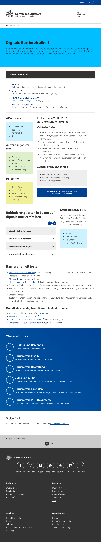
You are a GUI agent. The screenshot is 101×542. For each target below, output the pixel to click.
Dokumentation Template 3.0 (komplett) (7, 26)
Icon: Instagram (30, 465)
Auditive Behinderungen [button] (20, 238)
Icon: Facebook (20, 465)
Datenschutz (57, 491)
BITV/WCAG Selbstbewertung (22, 272)
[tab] (31, 231)
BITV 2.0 (15, 91)
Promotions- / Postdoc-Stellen (19, 527)
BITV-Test (13, 316)
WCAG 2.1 (15, 84)
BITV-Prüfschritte (28, 316)
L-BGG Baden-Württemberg (24, 98)
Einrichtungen (58, 524)
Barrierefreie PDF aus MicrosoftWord (25, 322)
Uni (83, 2)
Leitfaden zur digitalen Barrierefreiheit (25, 319)
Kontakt (52, 443)
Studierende (11, 487)
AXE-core (13, 279)
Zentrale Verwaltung (61, 527)
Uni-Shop (10, 530)
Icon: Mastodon (50, 465)
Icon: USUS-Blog (80, 465)
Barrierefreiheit (58, 494)
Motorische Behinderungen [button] (22, 254)
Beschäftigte (11, 491)
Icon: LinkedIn (70, 465)
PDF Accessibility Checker (20, 282)
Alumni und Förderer (15, 494)
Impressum (57, 487)
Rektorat (56, 518)
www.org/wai (44, 313)
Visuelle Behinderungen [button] (20, 231)
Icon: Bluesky (40, 465)
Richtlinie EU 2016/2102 (22, 104)
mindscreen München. (59, 423)
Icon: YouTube (60, 465)
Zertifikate (56, 497)
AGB (54, 500)
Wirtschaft (10, 497)
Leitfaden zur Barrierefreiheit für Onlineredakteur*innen (62, 192)
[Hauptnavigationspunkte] (90, 13)
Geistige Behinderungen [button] (20, 246)
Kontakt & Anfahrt (14, 518)
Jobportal (10, 524)
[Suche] (84, 13)
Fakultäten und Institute (62, 521)
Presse (9, 521)
